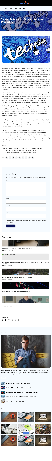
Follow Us (26, 433)
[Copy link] (32, 157)
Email (8, 206)
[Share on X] (10, 157)
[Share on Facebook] (6, 157)
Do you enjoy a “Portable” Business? (15, 401)
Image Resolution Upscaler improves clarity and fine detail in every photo (23, 148)
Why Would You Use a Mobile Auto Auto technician (19, 387)
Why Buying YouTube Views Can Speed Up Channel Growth (20, 150)
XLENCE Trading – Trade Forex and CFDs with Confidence (16, 291)
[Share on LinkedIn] (13, 157)
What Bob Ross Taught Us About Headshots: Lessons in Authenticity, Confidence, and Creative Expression (25, 263)
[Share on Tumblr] (26, 157)
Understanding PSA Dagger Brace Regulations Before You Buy (17, 248)
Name (8, 198)
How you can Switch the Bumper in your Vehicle (18, 383)
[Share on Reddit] (23, 157)
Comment (9, 181)
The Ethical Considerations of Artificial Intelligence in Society (20, 152)
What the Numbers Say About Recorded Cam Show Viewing (17, 277)
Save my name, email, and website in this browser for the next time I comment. (26, 221)
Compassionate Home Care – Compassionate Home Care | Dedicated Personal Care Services (24, 305)
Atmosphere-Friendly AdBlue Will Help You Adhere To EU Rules (22, 392)
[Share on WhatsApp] (16, 157)
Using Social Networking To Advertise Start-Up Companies (21, 396)
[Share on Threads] (29, 157)
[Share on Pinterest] (19, 157)
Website (8, 213)
